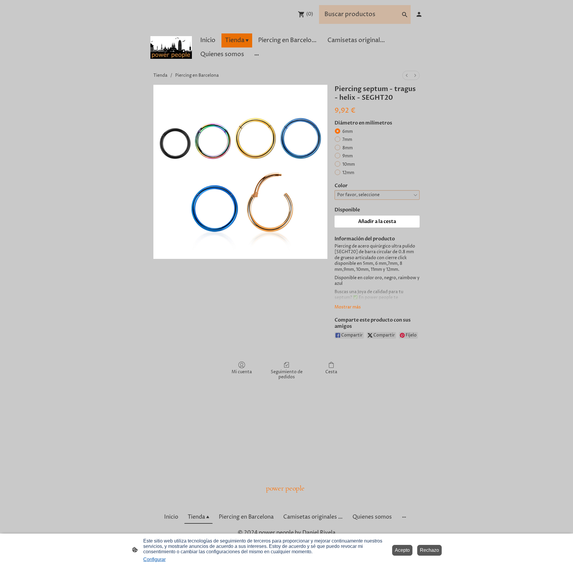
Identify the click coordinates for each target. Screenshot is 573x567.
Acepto (402, 550)
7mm (347, 139)
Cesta (331, 372)
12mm (348, 173)
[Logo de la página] (171, 47)
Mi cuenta (242, 372)
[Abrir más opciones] (256, 54)
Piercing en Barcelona (197, 75)
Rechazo (429, 550)
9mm (347, 156)
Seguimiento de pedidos (287, 374)
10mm (348, 164)
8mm (347, 148)
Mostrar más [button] (348, 307)
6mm (347, 131)
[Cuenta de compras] (419, 14)
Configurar (154, 559)
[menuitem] (407, 75)
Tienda (160, 75)
